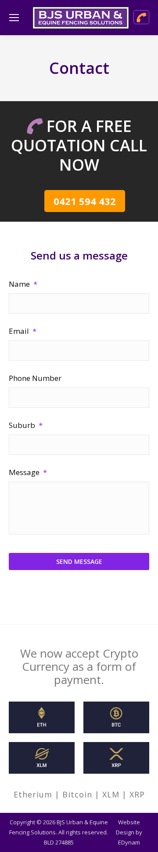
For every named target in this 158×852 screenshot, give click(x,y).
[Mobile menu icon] (14, 17)
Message (28, 472)
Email (22, 331)
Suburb (26, 425)
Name (23, 284)
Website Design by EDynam (129, 832)
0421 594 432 (85, 201)
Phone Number (35, 378)
